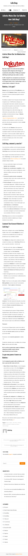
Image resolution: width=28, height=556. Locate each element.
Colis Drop (14, 3)
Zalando (6, 542)
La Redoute (6, 524)
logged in (11, 454)
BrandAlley (6, 513)
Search (23, 10)
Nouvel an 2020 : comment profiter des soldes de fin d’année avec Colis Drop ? (14, 495)
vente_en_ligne (5, 425)
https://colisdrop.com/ (16, 158)
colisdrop (21, 50)
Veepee (6, 536)
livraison (19, 422)
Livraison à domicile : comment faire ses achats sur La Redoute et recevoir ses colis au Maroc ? (14, 475)
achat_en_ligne (9, 422)
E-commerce (7, 521)
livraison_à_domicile (7, 424)
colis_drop (15, 422)
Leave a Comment (21, 51)
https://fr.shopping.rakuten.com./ (10, 118)
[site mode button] (10, 10)
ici (13, 419)
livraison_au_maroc (15, 424)
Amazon (6, 507)
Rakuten (16, 50)
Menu (4, 10)
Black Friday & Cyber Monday (10, 510)
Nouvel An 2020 (7, 527)
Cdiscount (6, 518)
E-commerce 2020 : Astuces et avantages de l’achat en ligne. (14, 446)
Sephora (6, 533)
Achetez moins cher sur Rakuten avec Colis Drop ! (14, 485)
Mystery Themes (19, 554)
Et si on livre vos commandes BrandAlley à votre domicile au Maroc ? (14, 440)
